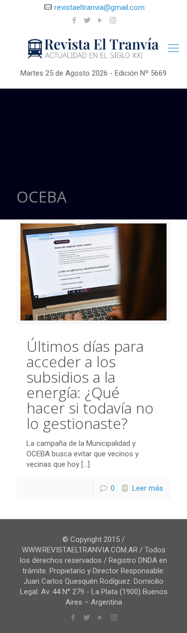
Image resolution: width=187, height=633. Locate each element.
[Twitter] (87, 20)
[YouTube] (100, 20)
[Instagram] (113, 20)
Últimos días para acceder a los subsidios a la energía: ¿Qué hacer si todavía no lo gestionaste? (90, 384)
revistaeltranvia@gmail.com (99, 7)
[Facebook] (74, 20)
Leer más (147, 488)
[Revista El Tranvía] (93, 48)
